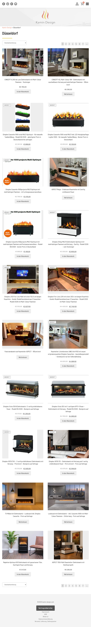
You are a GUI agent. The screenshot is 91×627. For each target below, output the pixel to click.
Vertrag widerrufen (45, 608)
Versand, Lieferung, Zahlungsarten (45, 621)
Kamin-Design (7, 27)
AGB (45, 614)
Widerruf (45, 616)
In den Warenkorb (23, 91)
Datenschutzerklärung (45, 619)
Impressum (45, 612)
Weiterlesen (68, 94)
